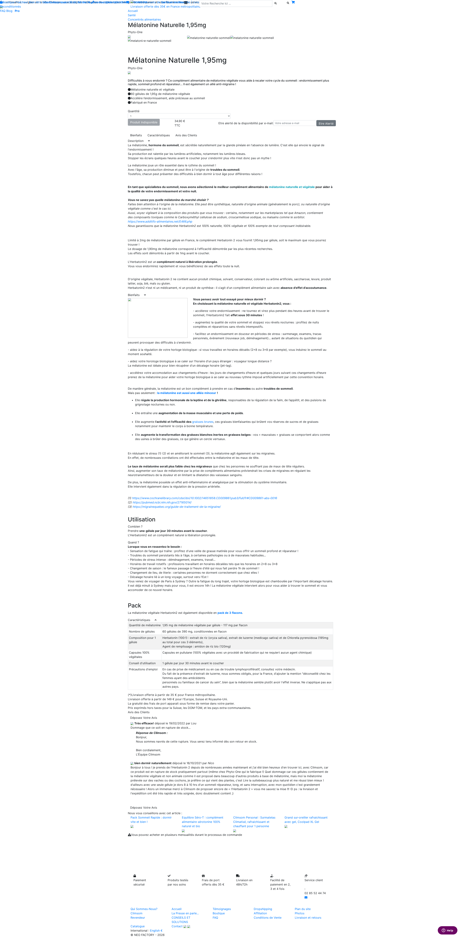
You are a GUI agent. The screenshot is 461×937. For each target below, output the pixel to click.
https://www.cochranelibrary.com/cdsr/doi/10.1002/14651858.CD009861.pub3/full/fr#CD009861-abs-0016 (204, 498)
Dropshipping (263, 909)
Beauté (47, 2)
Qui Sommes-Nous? (144, 909)
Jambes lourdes (87, 2)
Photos (299, 913)
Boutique (9, 2)
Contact (177, 926)
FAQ (2, 11)
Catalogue (138, 926)
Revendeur (138, 917)
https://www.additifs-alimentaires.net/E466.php (160, 221)
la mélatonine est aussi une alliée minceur (186, 393)
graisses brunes (202, 421)
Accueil (177, 909)
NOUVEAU (120, 2)
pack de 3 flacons (230, 613)
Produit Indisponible (143, 122)
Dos (73, 2)
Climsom (136, 913)
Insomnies (105, 2)
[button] (143, 41)
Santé (132, 15)
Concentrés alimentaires (144, 19)
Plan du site (303, 909)
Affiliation (260, 913)
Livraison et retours (308, 917)
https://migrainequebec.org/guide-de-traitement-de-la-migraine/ (177, 506)
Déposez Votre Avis (143, 717)
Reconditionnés (10, 6)
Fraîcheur (21, 2)
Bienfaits (136, 135)
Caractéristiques (158, 135)
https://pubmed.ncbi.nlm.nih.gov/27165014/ (163, 502)
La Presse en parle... (185, 913)
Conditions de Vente (267, 917)
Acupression (61, 2)
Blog (9, 11)
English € (156, 930)
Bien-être (35, 2)
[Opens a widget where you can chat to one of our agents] (447, 930)
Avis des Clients (186, 135)
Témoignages (222, 909)
